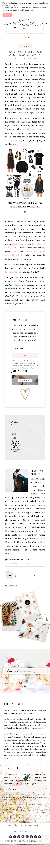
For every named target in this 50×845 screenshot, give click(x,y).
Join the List (17, 831)
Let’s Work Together (33, 826)
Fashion (25, 46)
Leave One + (11, 586)
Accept (7, 15)
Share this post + (15, 450)
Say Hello (18, 826)
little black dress (33, 129)
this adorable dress (21, 243)
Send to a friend (15, 446)
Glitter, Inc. (25, 21)
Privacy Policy (30, 831)
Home (10, 826)
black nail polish (13, 140)
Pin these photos (15, 442)
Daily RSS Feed (16, 804)
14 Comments (32, 59)
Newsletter (35, 804)
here (25, 303)
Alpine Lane (40, 841)
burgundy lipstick (13, 271)
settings (29, 10)
